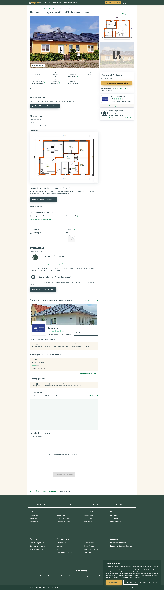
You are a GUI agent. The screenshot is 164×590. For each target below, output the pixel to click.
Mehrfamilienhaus (63, 522)
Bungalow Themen (70, 3)
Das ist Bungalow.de (37, 543)
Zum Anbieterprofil (91, 301)
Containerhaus (115, 522)
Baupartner (57, 3)
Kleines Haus (114, 512)
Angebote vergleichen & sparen (43, 289)
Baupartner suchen (90, 552)
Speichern (128, 14)
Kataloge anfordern (113, 3)
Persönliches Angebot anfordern (119, 118)
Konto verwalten (89, 543)
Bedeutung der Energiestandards (40, 219)
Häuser (47, 3)
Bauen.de (59, 576)
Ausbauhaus (88, 518)
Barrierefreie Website (37, 546)
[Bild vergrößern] (95, 180)
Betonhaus (34, 522)
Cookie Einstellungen (64, 552)
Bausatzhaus (88, 515)
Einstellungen (131, 582)
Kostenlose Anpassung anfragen (43, 199)
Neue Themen (121, 505)
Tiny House (114, 518)
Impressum (61, 546)
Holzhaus (60, 512)
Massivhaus (34, 515)
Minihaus (113, 515)
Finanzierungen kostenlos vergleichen (52, 264)
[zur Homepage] (31, 9)
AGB (58, 549)
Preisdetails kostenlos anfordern (117, 83)
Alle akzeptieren (113, 582)
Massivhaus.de (74, 576)
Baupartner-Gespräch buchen (121, 546)
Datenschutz (61, 543)
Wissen (72, 505)
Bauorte (96, 505)
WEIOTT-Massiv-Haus (50, 9)
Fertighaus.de (88, 576)
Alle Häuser (93, 396)
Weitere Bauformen (44, 505)
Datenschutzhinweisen (134, 577)
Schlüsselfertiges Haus (92, 512)
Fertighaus (34, 512)
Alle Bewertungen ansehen (88, 373)
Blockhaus (33, 518)
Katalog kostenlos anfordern (86, 333)
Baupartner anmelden (118, 543)
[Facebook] (133, 587)
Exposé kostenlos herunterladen (46, 106)
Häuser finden (89, 546)
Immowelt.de (45, 576)
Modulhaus (88, 522)
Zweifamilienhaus (63, 518)
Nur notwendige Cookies (148, 582)
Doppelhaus (61, 515)
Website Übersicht (36, 549)
